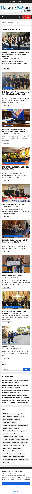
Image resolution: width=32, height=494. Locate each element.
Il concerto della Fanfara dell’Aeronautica (16, 300)
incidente (21, 437)
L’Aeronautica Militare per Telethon (16, 264)
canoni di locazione (8, 419)
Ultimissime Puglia (23, 459)
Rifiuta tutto (16, 491)
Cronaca (6, 342)
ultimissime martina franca (10, 459)
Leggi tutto (7, 68)
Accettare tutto (16, 484)
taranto (5, 457)
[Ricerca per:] (12, 369)
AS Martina (16, 417)
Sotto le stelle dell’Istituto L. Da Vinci (16, 193)
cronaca (5, 428)
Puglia (9, 448)
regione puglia (17, 448)
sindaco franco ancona (8, 454)
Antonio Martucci (7, 417)
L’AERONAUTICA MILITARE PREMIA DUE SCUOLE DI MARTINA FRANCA (16, 156)
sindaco (19, 451)
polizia (4, 448)
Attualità (6, 48)
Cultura (11, 163)
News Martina (24, 442)
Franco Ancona (14, 434)
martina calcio (25, 439)
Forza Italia (6, 434)
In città (11, 48)
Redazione (5, 58)
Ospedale (5, 445)
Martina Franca (6, 442)
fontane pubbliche (21, 431)
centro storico (6, 422)
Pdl (23, 445)
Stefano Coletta (20, 454)
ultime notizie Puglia (18, 457)
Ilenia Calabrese (7, 206)
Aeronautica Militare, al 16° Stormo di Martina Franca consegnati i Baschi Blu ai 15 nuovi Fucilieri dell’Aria (16, 41)
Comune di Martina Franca (9, 425)
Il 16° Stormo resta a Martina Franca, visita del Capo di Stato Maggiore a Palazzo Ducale (16, 81)
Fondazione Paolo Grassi (9, 431)
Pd (19, 445)
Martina (17, 439)
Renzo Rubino (6, 451)
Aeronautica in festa (16, 335)
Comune (14, 422)
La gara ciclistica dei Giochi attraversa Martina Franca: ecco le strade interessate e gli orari (15, 391)
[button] (2, 17)
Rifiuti (13, 451)
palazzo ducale (13, 445)
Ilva (16, 437)
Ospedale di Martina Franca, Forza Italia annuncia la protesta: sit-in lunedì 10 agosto (15, 381)
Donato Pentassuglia (14, 428)
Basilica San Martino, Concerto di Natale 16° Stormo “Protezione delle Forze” (16, 229)
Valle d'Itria (6, 462)
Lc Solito (5, 439)
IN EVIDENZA (17, 163)
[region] (16, 481)
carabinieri (17, 419)
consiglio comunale (23, 425)
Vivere (28, 17)
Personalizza (16, 487)
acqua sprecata (18, 414)
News (23, 163)
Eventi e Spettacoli (13, 236)
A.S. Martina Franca (8, 414)
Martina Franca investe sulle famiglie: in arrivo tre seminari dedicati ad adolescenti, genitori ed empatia (15, 396)
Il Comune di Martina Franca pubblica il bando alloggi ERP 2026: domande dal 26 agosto (15, 386)
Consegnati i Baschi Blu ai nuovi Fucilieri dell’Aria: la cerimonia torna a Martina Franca (16, 118)
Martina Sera (15, 442)
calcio (22, 417)
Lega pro (11, 439)
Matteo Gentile (6, 277)
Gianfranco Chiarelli (8, 437)
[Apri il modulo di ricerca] (19, 17)
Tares (10, 457)
